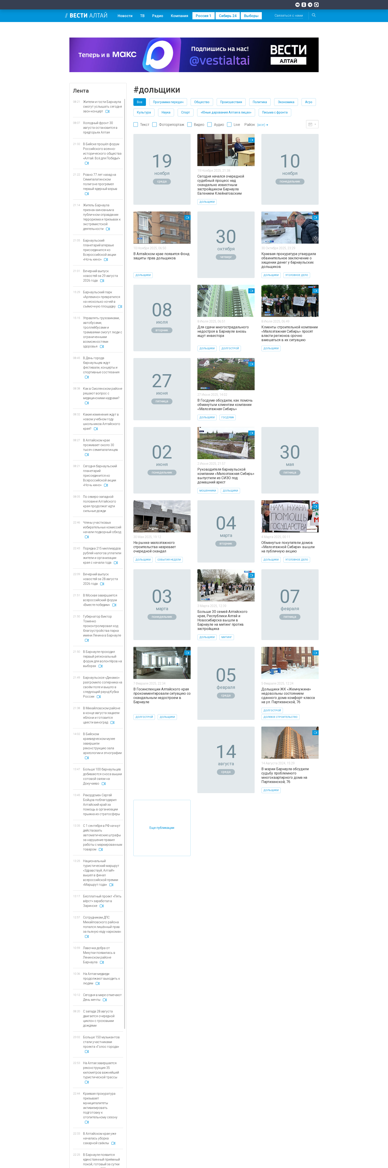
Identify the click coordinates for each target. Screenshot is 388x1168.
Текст (144, 124)
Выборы (251, 16)
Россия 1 (203, 16)
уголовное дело (296, 275)
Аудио (219, 124)
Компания (179, 16)
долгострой (230, 348)
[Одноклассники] (304, 4)
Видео (199, 124)
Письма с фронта (275, 112)
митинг (226, 637)
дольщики (207, 201)
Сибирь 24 (227, 16)
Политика (260, 102)
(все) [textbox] (261, 125)
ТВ (142, 16)
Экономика (286, 102)
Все (139, 102)
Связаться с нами (289, 15)
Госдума (227, 417)
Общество (201, 102)
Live (237, 124)
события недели (169, 559)
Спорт (185, 112)
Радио (157, 16)
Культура (144, 112)
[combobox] (262, 125)
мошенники (207, 490)
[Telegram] (310, 4)
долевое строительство (280, 717)
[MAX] (316, 4)
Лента (81, 91)
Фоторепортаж (171, 124)
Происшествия (231, 102)
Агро (308, 102)
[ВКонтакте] (297, 4)
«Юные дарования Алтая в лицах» (226, 112)
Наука (166, 112)
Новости (125, 16)
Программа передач (168, 102)
